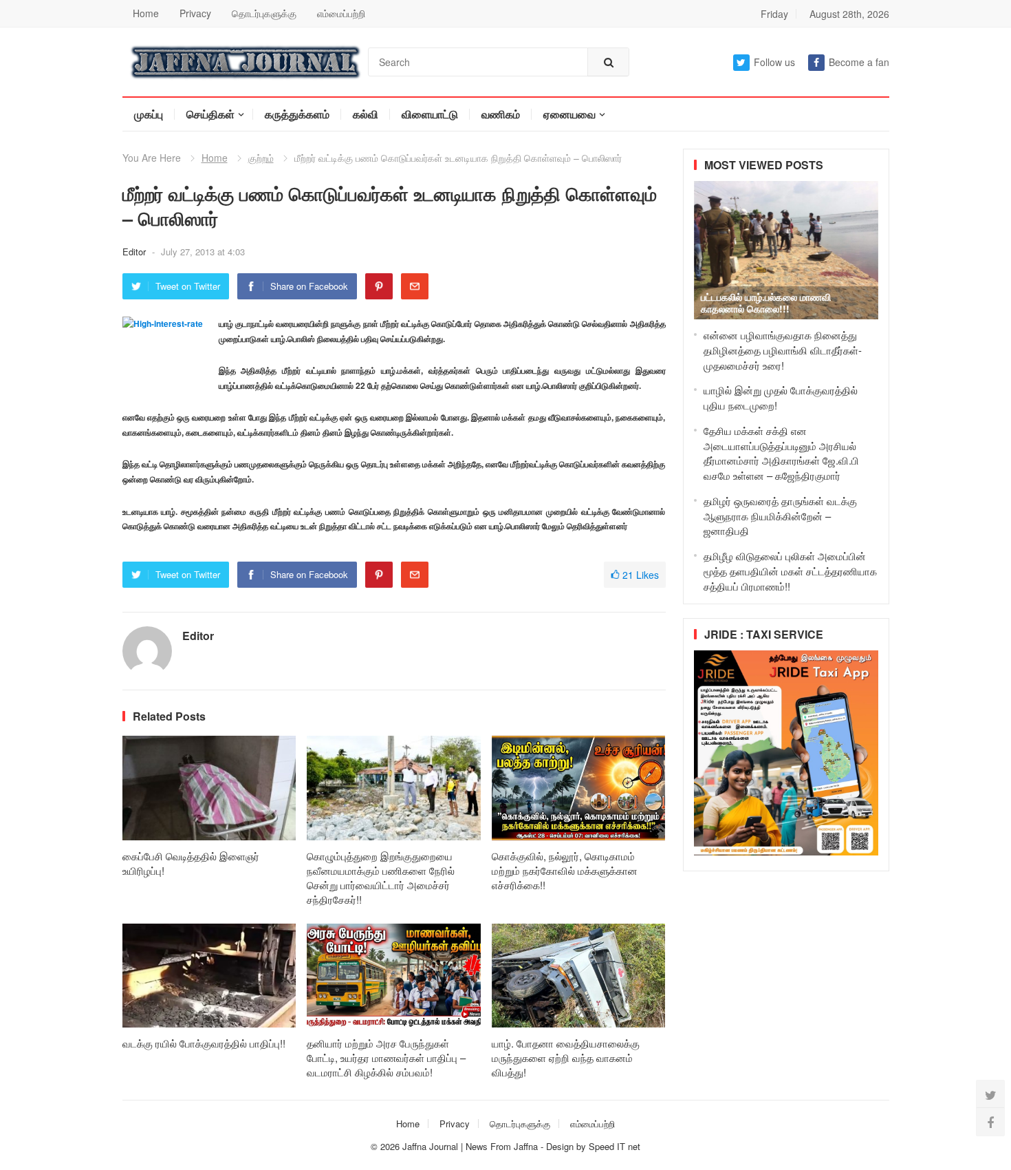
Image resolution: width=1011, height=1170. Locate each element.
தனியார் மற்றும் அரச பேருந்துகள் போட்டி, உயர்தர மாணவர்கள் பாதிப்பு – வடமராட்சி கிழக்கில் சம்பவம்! (386, 1057)
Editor (135, 251)
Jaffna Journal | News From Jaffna (470, 1146)
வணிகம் (500, 114)
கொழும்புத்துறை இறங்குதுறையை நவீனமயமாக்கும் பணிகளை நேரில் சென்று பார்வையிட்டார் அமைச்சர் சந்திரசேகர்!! (381, 877)
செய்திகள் (210, 114)
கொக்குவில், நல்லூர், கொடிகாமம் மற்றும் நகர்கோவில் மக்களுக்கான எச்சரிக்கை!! (565, 870)
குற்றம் (261, 157)
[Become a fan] (990, 1122)
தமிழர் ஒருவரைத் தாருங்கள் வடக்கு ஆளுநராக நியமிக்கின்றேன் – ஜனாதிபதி (780, 515)
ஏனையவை (569, 114)
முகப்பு (148, 114)
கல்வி (365, 114)
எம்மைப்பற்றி (341, 13)
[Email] (414, 286)
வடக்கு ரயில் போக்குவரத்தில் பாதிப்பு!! (203, 1043)
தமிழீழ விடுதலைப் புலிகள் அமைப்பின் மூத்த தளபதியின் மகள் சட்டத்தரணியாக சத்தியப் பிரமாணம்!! (790, 571)
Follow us (774, 62)
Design (561, 1146)
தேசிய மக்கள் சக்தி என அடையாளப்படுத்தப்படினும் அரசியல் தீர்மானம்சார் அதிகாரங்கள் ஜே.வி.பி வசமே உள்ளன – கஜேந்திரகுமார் (781, 452)
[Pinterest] (379, 286)
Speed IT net (614, 1146)
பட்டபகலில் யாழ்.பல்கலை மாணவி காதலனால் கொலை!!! (766, 302)
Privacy (195, 13)
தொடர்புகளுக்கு (264, 13)
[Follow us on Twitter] (990, 1094)
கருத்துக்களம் (297, 114)
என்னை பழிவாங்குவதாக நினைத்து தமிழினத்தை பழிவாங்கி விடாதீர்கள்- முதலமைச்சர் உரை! (783, 350)
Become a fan (859, 62)
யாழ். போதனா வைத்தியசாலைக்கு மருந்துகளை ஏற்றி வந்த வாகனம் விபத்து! (566, 1057)
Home (146, 13)
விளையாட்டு (430, 114)
